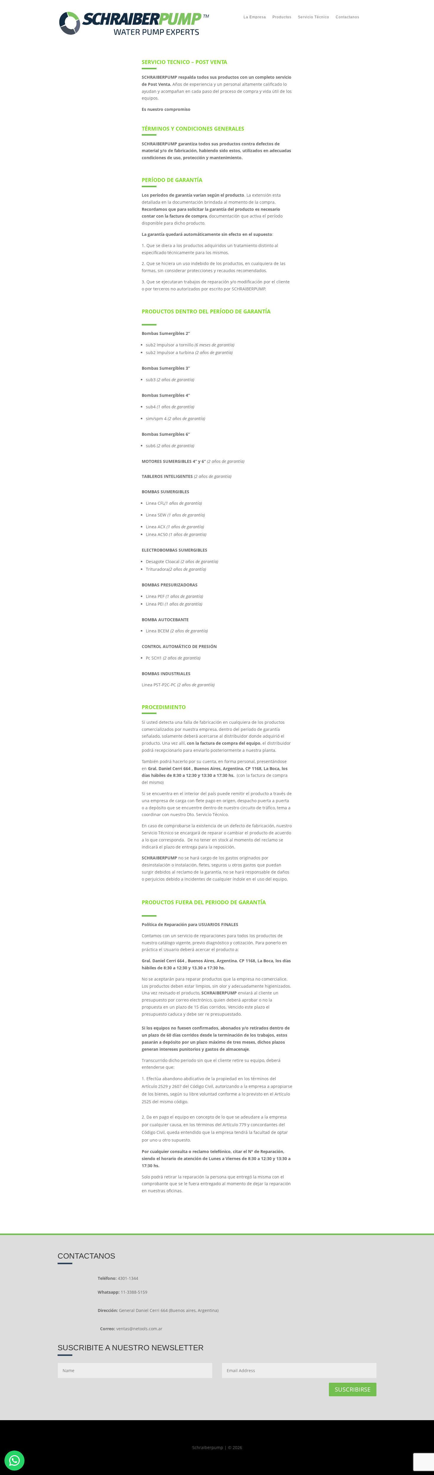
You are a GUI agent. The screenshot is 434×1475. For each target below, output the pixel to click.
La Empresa (255, 17)
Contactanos (347, 17)
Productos (282, 17)
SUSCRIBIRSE (353, 1389)
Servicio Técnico (313, 17)
